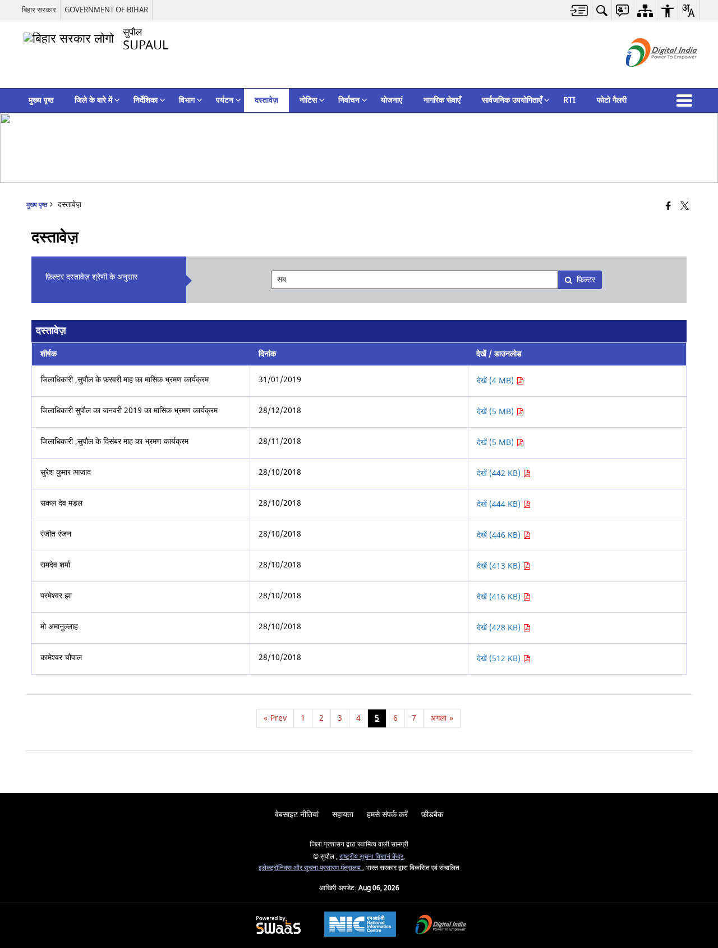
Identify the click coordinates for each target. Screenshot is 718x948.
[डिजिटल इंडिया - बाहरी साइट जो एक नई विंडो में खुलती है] (647, 77)
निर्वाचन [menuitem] (349, 100)
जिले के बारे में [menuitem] (93, 100)
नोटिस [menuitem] (308, 100)
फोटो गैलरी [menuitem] (612, 100)
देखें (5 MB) (496, 412)
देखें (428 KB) (500, 628)
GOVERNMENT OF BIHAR (106, 9)
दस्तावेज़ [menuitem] (266, 100)
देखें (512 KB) (500, 659)
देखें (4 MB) (496, 381)
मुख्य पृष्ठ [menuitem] (41, 100)
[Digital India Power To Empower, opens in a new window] (441, 926)
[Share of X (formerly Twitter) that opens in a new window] (685, 207)
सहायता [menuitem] (342, 815)
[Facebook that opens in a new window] (668, 207)
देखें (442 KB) (500, 473)
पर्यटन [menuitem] (224, 100)
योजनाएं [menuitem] (391, 100)
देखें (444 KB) (500, 504)
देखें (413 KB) (500, 566)
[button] (686, 100)
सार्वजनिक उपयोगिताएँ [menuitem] (512, 100)
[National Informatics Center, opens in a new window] (360, 925)
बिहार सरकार (39, 9)
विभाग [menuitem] (187, 100)
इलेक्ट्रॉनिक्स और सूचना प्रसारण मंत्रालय (310, 868)
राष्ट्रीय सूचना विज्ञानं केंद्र (371, 857)
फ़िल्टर (586, 280)
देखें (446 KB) (500, 535)
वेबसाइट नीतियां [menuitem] (297, 815)
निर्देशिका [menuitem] (146, 100)
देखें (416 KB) (500, 597)
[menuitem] (579, 10)
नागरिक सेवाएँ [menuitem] (442, 100)
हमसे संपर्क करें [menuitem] (387, 815)
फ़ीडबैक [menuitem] (432, 815)
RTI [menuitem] (569, 100)
